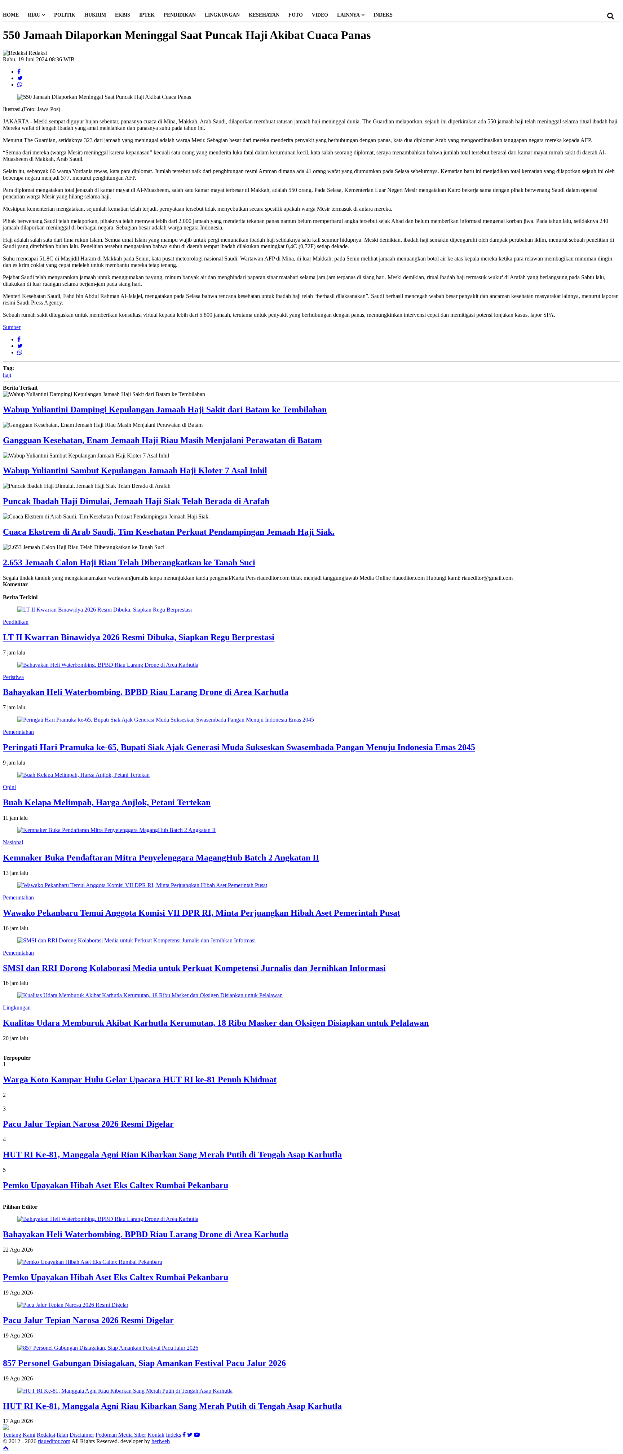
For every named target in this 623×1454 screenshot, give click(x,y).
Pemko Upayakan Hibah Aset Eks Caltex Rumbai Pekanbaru (115, 1185)
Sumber (12, 327)
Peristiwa (13, 677)
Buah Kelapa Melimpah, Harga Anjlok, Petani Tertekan (107, 802)
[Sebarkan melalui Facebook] (19, 72)
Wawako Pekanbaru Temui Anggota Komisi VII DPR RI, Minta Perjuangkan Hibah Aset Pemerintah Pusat (201, 912)
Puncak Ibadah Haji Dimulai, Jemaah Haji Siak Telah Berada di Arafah (136, 501)
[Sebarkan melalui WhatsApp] (19, 85)
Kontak (155, 1435)
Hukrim (95, 15)
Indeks (383, 15)
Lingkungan (222, 15)
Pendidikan (180, 15)
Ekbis (122, 15)
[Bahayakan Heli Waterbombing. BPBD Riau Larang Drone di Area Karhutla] (107, 1219)
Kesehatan (264, 15)
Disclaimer (82, 1435)
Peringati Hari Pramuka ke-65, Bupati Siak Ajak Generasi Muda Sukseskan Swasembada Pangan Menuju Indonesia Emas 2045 (239, 747)
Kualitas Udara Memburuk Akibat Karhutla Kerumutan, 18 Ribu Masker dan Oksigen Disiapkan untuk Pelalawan (216, 1023)
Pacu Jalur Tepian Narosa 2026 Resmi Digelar (88, 1124)
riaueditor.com (54, 1441)
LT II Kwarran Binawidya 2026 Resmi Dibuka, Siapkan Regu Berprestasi (138, 637)
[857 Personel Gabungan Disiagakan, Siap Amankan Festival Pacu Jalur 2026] (107, 1348)
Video (320, 15)
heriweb (160, 1441)
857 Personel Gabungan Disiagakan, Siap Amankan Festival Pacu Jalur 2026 (144, 1363)
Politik (64, 15)
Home (11, 15)
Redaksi (46, 1435)
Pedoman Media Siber (121, 1435)
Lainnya (348, 15)
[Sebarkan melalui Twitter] (20, 78)
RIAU (34, 15)
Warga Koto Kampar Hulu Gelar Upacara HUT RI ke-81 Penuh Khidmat (140, 1079)
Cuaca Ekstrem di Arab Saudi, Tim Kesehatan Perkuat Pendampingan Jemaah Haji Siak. (169, 532)
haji (7, 375)
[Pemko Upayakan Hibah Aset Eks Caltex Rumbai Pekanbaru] (89, 1262)
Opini (9, 787)
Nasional (13, 842)
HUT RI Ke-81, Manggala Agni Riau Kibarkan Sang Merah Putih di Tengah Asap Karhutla (172, 1154)
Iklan (62, 1435)
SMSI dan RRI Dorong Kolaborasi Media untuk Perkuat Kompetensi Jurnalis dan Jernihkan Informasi (194, 968)
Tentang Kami (19, 1435)
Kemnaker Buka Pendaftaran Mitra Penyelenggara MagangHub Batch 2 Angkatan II (161, 857)
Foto (295, 15)
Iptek (147, 15)
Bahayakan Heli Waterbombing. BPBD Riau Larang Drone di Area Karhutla (145, 692)
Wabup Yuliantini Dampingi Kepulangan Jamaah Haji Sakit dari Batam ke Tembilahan (165, 409)
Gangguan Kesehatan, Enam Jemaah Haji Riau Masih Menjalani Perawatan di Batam (162, 440)
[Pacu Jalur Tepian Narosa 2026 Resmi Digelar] (72, 1305)
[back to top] (6, 1447)
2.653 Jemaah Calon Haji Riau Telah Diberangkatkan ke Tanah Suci (129, 562)
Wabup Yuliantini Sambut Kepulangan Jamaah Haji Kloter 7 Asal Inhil (135, 470)
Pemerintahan (18, 732)
